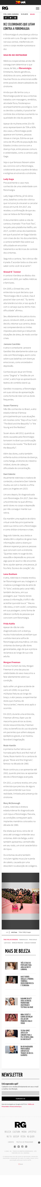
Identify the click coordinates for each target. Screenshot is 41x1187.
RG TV (9, 1137)
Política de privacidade (24, 1142)
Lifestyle (32, 1132)
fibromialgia (25, 68)
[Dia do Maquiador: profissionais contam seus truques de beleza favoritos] (11, 1052)
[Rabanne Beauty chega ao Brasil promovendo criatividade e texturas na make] (11, 1004)
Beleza (32, 14)
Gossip (16, 1137)
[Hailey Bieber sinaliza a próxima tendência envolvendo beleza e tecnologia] (11, 983)
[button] (34, 901)
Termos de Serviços (15, 1106)
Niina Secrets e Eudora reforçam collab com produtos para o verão (26, 1019)
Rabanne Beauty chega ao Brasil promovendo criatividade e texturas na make (27, 1003)
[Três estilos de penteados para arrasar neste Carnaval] (11, 969)
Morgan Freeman (17, 943)
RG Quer (30, 1137)
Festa (23, 1137)
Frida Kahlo (33, 939)
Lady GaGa (7, 943)
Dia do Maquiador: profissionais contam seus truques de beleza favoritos (27, 1051)
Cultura (16, 1132)
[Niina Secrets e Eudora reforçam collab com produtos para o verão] (11, 1020)
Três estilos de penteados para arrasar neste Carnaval (26, 966)
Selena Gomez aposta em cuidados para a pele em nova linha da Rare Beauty (27, 1035)
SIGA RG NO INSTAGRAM (15, 55)
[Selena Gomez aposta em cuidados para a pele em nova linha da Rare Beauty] (11, 1036)
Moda (24, 1132)
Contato (11, 1142)
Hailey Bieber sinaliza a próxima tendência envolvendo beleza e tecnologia (27, 981)
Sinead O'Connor (30, 943)
